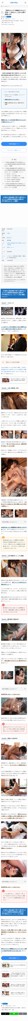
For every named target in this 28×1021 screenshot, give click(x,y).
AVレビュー (9, 16)
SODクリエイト (8, 18)
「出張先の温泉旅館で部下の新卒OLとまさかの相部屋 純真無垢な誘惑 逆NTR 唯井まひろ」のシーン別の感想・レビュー (14, 170)
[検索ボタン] (25, 2)
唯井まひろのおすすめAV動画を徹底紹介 (17, 965)
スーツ (13, 18)
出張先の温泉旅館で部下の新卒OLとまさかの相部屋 (10, 20)
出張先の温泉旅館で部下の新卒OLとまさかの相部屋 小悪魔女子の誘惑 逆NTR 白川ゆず (13, 369)
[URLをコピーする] (22, 1014)
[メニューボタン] (2, 2)
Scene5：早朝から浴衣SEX (13, 181)
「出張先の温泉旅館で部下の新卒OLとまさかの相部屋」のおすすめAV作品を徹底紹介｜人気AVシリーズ (18, 975)
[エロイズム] (14, 2)
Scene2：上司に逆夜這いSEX (13, 175)
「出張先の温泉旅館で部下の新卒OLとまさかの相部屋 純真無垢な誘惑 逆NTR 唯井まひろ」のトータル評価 (14, 185)
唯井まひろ (22, 20)
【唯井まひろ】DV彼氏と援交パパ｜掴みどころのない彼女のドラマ (17, 993)
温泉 (12, 22)
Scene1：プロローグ (11, 174)
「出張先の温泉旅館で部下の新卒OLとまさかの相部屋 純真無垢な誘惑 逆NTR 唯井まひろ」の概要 (14, 164)
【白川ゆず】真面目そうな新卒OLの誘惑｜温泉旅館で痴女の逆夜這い (17, 380)
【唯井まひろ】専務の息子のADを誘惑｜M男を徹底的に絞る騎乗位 (17, 985)
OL (3, 18)
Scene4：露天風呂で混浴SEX (13, 179)
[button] (5, 1014)
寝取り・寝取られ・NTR (6, 22)
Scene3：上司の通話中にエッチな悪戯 (15, 177)
